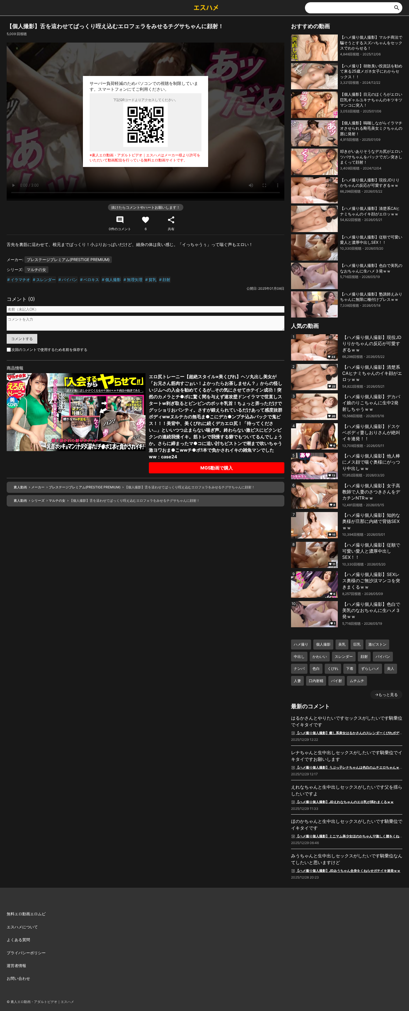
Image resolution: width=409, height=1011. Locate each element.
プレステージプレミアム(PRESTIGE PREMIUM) (68, 259)
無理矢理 (134, 279)
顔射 (166, 279)
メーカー (38, 487)
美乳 (342, 644)
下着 (349, 668)
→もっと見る (386, 694)
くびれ (332, 668)
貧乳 (152, 279)
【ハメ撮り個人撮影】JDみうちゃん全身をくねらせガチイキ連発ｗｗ (348, 871)
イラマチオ (20, 279)
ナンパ (299, 668)
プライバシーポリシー (26, 952)
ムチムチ (357, 680)
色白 (316, 668)
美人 (390, 668)
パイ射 (336, 680)
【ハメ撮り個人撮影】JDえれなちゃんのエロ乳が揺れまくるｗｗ (345, 802)
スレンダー (46, 279)
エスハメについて (22, 926)
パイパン (69, 279)
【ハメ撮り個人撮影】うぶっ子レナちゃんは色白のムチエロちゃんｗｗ (349, 767)
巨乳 (357, 644)
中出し (299, 656)
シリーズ (38, 500)
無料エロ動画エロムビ (26, 913)
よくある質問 (18, 939)
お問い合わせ (18, 978)
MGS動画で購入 (216, 468)
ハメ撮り (301, 644)
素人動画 (20, 487)
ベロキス (91, 279)
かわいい (319, 656)
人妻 (297, 680)
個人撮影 (113, 279)
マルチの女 (36, 269)
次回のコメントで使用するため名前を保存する (49, 349)
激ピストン (377, 644)
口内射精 (316, 680)
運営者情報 (16, 965)
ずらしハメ (370, 668)
